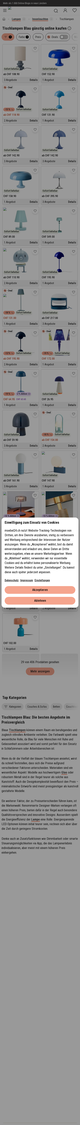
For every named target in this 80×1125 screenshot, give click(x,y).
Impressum (26, 580)
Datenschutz (12, 580)
